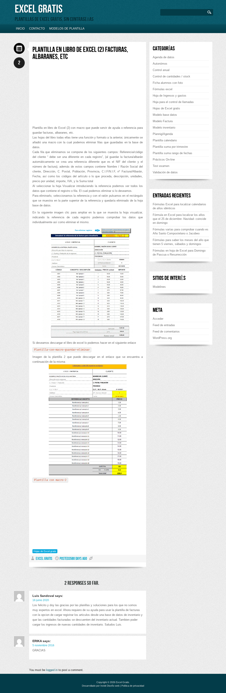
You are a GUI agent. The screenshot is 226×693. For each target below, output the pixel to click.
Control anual (161, 70)
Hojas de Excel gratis (45, 551)
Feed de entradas (164, 325)
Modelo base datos (165, 114)
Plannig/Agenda (163, 134)
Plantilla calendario (165, 140)
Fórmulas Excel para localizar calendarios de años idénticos (179, 206)
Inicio (20, 28)
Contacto (37, 28)
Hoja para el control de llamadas (173, 102)
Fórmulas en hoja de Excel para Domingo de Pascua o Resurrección (179, 252)
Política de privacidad (132, 685)
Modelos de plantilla (67, 28)
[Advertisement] (69, 94)
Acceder (158, 318)
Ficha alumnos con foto (168, 82)
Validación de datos (165, 172)
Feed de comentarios (166, 331)
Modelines (159, 286)
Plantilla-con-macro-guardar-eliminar (62, 349)
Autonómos (160, 63)
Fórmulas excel (162, 89)
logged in (52, 670)
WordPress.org (162, 338)
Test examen (161, 166)
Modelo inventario (164, 127)
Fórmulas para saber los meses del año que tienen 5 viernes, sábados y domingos (181, 242)
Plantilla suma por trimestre (170, 146)
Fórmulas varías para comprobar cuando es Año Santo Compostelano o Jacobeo (180, 231)
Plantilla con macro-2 (50, 480)
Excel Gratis (38, 9)
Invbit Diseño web (109, 685)
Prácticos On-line (164, 159)
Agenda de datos (163, 57)
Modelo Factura (163, 121)
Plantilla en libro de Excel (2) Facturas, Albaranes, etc (80, 53)
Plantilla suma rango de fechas (172, 153)
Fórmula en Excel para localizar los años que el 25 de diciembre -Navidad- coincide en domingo (179, 218)
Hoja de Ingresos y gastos (169, 95)
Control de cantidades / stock (171, 76)
